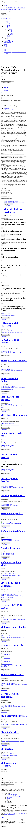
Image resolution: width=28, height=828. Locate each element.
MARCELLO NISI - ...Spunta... (11, 584)
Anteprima (7, 205)
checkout (3, 15)
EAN (2, 192)
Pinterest (6, 90)
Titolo (2, 273)
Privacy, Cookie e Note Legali (14, 796)
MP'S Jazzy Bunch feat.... (14, 415)
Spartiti (8, 23)
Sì (4, 235)
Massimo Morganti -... (12, 513)
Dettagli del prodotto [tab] (8, 109)
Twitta (5, 88)
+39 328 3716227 (11, 8)
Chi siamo (6, 45)
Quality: (5, 270)
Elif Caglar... (7, 748)
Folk (6, 37)
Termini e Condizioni (12, 794)
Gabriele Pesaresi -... (11, 548)
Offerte (5, 44)
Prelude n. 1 (7, 654)
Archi (11, 32)
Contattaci (9, 798)
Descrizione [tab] (6, 108)
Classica (7, 26)
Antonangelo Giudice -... (13, 495)
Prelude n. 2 (7, 658)
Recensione (4, 277)
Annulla (2, 285)
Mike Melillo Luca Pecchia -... (13, 210)
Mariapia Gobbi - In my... (14, 360)
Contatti (5, 46)
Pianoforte (12, 33)
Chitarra (11, 34)
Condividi (6, 87)
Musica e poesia (7, 42)
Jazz (6, 21)
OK (2, 228)
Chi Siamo (9, 797)
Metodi (8, 25)
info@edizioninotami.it (9, 814)
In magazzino (4, 193)
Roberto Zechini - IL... (12, 674)
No (1, 235)
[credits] (2, 817)
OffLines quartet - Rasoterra (10, 324)
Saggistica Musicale (8, 41)
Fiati (11, 30)
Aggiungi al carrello (5, 82)
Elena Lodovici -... (10, 732)
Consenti (3, 826)
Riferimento (3, 190)
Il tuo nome (3, 275)
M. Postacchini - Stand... (13, 627)
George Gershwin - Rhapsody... (10, 695)
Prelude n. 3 (7, 661)
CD (7, 22)
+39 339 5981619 (20, 8)
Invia (7, 285)
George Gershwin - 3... (12, 645)
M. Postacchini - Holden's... (9, 764)
